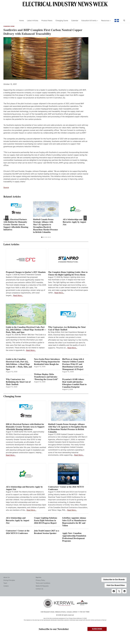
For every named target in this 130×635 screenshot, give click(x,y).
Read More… (18, 295)
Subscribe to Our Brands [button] (114, 579)
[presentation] (16, 209)
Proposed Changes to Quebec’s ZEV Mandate (26, 272)
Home (21, 21)
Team (5, 583)
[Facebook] (114, 591)
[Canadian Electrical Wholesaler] (10, 20)
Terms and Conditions (43, 583)
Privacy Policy (40, 580)
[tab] (41, 237)
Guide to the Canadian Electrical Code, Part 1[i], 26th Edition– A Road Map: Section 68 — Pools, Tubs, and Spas (26, 329)
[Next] (85, 218)
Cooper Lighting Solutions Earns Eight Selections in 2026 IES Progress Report (45, 520)
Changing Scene (62, 21)
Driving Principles (9, 580)
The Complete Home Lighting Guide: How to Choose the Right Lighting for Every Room (68, 273)
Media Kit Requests (42, 586)
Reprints (38, 577)
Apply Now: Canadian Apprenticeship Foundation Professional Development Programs (74, 537)
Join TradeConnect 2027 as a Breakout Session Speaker (46, 531)
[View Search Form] (124, 20)
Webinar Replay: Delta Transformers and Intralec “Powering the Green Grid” (46, 377)
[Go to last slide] (6, 218)
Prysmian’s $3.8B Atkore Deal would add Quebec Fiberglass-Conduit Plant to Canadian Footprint (74, 383)
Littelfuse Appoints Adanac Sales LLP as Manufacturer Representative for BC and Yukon (74, 522)
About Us (6, 577)
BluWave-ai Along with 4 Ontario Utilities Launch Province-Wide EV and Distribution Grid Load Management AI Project (73, 364)
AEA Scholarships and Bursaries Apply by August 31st (74, 222)
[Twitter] (119, 591)
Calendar (74, 21)
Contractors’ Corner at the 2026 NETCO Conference (66, 488)
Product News (46, 21)
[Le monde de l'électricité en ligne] (117, 20)
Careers (6, 586)
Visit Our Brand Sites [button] (115, 585)
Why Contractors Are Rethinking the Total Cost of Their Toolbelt (67, 328)
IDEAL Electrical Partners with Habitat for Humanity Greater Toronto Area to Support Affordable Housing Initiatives (15, 224)
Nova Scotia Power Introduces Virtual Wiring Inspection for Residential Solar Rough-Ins (47, 361)
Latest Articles (32, 21)
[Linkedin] (124, 591)
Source (6, 187)
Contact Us (39, 589)
